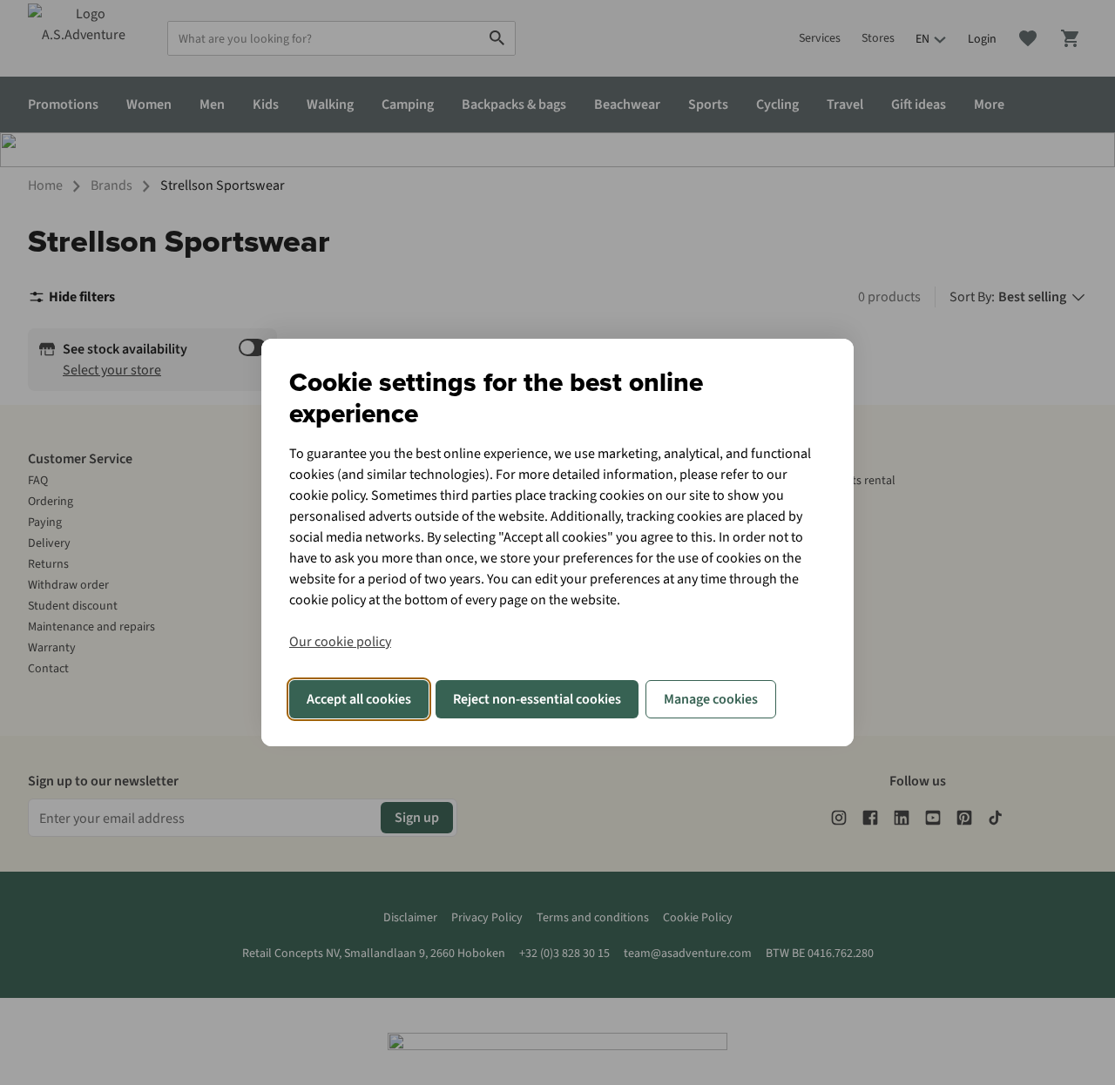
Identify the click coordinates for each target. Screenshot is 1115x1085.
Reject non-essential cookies (537, 699)
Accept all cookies (359, 699)
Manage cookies (711, 699)
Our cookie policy (340, 641)
